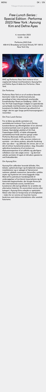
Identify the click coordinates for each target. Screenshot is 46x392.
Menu (4, 2)
